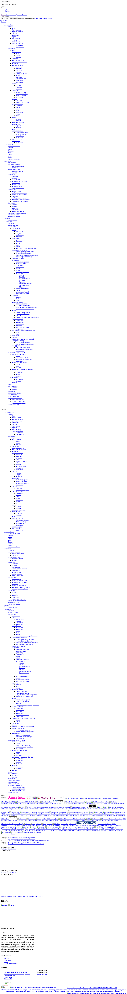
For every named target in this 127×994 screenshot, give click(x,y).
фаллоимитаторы (17, 319)
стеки (17, 366)
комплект (19, 376)
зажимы (18, 381)
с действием (12, 189)
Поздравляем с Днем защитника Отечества (21, 839)
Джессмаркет (5, 829)
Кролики (22, 282)
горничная (19, 67)
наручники (19, 371)
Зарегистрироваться (45, 18)
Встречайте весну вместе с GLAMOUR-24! (21, 837)
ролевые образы (21, 78)
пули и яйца (19, 265)
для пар (18, 290)
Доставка (19, 15)
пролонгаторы (16, 184)
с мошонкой (19, 320)
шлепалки (19, 367)
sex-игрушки (12, 226)
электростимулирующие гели (25, 344)
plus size (10, 26)
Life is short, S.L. (74, 814)
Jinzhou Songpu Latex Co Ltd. (79, 812)
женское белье (8, 25)
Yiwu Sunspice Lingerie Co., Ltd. (84, 827)
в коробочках (20, 47)
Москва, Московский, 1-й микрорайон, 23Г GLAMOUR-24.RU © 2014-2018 (92, 988)
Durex (44, 807)
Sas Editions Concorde (16, 820)
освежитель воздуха (18, 211)
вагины (18, 243)
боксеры (10, 151)
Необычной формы (25, 278)
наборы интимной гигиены (17, 213)
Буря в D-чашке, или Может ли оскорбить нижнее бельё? (26, 844)
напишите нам (42, 974)
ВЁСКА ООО (113, 827)
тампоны (15, 168)
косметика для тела (14, 169)
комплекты (15, 35)
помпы (14, 310)
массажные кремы (14, 216)
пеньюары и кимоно (18, 122)
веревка (18, 374)
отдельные (19, 100)
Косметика (8, 977)
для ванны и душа (17, 171)
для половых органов (18, 403)
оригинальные (20, 240)
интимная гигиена (14, 164)
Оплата (24, 15)
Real (2, 820)
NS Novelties (5, 819)
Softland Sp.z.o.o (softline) (15, 824)
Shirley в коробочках (22, 132)
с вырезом (19, 87)
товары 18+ (8, 221)
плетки (18, 364)
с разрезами (19, 105)
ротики (18, 246)
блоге (13, 834)
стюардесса (19, 80)
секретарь (19, 77)
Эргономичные (24, 285)
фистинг (14, 337)
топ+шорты (19, 97)
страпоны (15, 295)
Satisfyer (26, 820)
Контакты (12, 15)
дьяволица (19, 68)
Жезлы (21, 287)
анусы (18, 245)
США (20, 832)
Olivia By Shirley (21, 134)
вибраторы (15, 260)
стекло (18, 332)
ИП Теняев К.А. (56, 829)
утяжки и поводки (21, 304)
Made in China (36, 815)
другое (10, 384)
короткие (18, 120)
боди (13, 28)
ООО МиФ (33, 830)
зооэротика (19, 329)
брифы (10, 154)
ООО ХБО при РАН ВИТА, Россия (57, 830)
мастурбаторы (16, 238)
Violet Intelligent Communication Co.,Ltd (104, 825)
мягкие (18, 55)
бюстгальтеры (16, 30)
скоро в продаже (13, 404)
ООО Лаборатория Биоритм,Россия (18, 830)
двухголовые (20, 324)
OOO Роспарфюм (52, 819)
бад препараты (12, 386)
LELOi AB (41, 814)
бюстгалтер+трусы (22, 92)
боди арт (14, 173)
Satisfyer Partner (34, 820)
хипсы (10, 149)
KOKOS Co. (21, 814)
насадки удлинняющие (23, 305)
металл (18, 334)
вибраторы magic (21, 263)
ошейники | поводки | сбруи (24, 359)
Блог (7, 15)
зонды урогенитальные (23, 347)
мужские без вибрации (23, 312)
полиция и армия (21, 73)
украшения (19, 379)
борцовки (11, 147)
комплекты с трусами (22, 102)
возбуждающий (17, 186)
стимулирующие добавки (20, 201)
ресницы (7, 218)
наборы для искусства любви (21, 199)
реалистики (19, 236)
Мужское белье (9, 975)
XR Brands (55, 827)
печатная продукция (14, 393)
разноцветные (12, 220)
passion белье (20, 136)
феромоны (11, 203)
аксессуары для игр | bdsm (16, 352)
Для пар (21, 275)
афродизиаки (12, 162)
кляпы (18, 356)
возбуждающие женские (19, 194)
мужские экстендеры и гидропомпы (27, 317)
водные (14, 178)
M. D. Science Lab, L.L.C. (24, 815)
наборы (18, 270)
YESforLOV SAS (68, 827)
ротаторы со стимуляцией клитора (26, 248)
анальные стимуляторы (19, 250)
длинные (18, 119)
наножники (19, 372)
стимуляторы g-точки (22, 262)
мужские (14, 204)
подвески (15, 377)
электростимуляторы (22, 288)
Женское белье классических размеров (17, 974)
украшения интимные (15, 398)
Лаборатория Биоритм (69, 829)
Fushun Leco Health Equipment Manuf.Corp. (73, 809)
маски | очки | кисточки (23, 357)
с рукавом (19, 126)
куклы (14, 230)
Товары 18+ (8, 979)
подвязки (15, 63)
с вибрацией (20, 235)
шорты (18, 110)
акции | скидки (13, 225)
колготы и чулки (17, 33)
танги (17, 109)
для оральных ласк (18, 166)
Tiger (16, 825)
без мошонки (20, 322)
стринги (18, 107)
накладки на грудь (18, 60)
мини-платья (16, 38)
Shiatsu (70, 820)
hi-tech (18, 268)
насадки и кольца (17, 302)
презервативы (12, 394)
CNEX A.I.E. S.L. (24, 803)
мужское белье (9, 144)
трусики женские (17, 104)
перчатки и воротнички (19, 62)
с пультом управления (23, 342)
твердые (18, 57)
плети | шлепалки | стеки (20, 362)
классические (20, 267)
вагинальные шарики (18, 258)
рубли (6, 10)
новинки (11, 223)
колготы (14, 84)
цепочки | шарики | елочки (24, 253)
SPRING (38, 824)
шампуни (15, 208)
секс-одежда (19, 361)
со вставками (20, 231)
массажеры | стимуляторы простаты (27, 255)
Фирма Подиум (36, 832)
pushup (18, 53)
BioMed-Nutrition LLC (78, 802)
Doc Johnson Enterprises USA (10, 807)
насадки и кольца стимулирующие (26, 307)
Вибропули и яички (25, 283)
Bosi (107, 802)
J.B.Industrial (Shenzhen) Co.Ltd (39, 812)
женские (14, 206)
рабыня (18, 75)
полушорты (19, 112)
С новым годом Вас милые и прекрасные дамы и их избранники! (28, 840)
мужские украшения (18, 401)
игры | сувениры (13, 396)
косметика (7, 161)
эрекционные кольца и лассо (25, 309)
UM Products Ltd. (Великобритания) (61, 825)
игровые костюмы (17, 31)
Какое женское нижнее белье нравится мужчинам (23, 842)
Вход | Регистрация (10, 963)
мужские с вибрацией (22, 314)
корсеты (14, 37)
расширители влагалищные (24, 349)
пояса (13, 129)
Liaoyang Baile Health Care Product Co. (57, 814)
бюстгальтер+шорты (22, 95)
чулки (14, 117)
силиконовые (16, 179)
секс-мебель (15, 335)
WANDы (22, 277)
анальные (15, 176)
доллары (7, 11)
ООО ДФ (4, 830)
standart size (11, 48)
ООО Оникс (41, 830)
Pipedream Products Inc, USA (117, 819)
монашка (18, 72)
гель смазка (11, 174)
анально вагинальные (22, 293)
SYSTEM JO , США (109, 824)
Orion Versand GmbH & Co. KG (75, 819)
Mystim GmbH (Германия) (116, 815)
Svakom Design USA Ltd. (68, 824)
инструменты (20, 351)
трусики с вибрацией (22, 292)
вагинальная (16, 183)
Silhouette (4, 824)
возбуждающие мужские (19, 181)
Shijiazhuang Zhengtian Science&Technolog (86, 820)
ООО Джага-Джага (117, 829)
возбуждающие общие (19, 198)
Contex (42, 803)
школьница (19, 82)
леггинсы (19, 89)
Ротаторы (22, 280)
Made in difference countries (49, 815)
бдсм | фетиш (16, 346)
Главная (3, 15)
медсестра (19, 70)
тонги (17, 115)
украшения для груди (18, 399)
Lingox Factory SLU (86, 814)
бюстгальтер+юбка (22, 94)
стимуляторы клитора (22, 272)
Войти (36, 18)
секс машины (16, 228)
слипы (18, 114)
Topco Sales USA (32, 825)
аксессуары (15, 58)
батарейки (11, 391)
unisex (17, 299)
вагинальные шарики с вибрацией (23, 339)
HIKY (114, 809)
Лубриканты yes (95, 829)
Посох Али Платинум (115, 830)
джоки (10, 157)
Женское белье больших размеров (15, 972)
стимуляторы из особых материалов (23, 330)
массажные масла (13, 215)
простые (18, 85)
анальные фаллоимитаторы (24, 257)
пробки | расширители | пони (25, 251)
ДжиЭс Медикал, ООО (16, 829)
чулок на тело (16, 42)
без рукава (19, 127)
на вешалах (19, 45)
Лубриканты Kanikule (83, 829)
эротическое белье (17, 43)
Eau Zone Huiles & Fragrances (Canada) (58, 807)
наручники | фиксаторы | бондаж (22, 369)
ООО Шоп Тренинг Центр (77, 830)
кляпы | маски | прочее (19, 354)
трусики (14, 40)
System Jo (100, 824)
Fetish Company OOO (11, 809)
